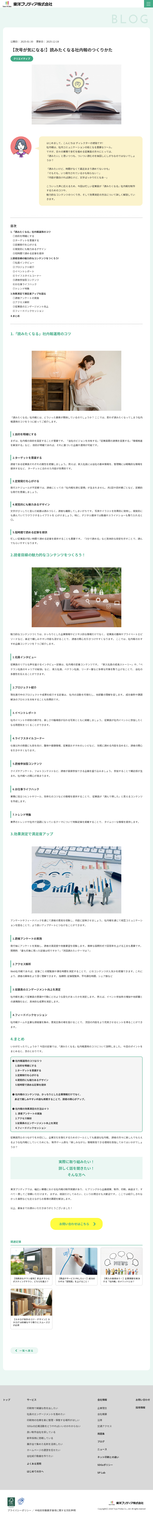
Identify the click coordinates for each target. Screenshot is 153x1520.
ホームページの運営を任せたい (43, 1450)
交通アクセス (104, 1426)
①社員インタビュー (23, 262)
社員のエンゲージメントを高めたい (46, 1414)
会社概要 (102, 1414)
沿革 (99, 1420)
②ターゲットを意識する (26, 240)
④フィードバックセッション (28, 311)
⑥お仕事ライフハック (25, 284)
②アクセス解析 (21, 302)
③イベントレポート (23, 271)
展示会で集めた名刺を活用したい (45, 1444)
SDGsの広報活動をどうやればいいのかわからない (54, 1426)
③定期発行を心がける (25, 244)
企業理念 (102, 1408)
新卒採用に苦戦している (40, 1438)
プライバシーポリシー (19, 1510)
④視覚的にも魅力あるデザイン (29, 249)
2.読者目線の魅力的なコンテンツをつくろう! (34, 258)
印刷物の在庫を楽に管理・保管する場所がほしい (53, 1420)
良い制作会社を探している (41, 1432)
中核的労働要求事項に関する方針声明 (55, 1510)
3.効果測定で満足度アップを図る (28, 293)
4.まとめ (15, 316)
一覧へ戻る (26, 1350)
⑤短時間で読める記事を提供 (28, 253)
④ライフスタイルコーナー (27, 275)
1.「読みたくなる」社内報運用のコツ (30, 232)
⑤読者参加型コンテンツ (26, 280)
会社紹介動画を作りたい (40, 1456)
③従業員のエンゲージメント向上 (31, 306)
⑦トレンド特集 (21, 288)
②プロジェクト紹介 (23, 267)
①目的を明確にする (23, 236)
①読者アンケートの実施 (26, 298)
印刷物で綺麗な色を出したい (42, 1408)
